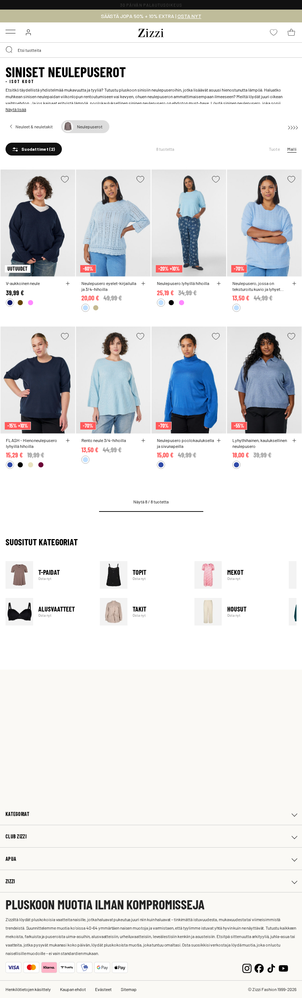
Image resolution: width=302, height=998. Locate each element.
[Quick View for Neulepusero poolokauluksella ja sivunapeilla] (219, 440)
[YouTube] (283, 967)
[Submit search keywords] (9, 50)
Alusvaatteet (48, 611)
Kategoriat (17, 814)
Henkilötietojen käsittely (28, 989)
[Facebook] (259, 967)
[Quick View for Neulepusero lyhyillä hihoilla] (219, 283)
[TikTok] (271, 967)
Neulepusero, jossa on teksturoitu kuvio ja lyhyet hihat (256, 286)
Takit (142, 611)
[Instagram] (247, 967)
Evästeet (103, 989)
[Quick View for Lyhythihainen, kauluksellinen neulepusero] (294, 440)
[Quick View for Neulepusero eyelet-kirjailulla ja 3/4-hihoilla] (143, 283)
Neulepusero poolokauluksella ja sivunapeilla (185, 443)
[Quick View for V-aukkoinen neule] (68, 283)
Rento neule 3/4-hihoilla (103, 440)
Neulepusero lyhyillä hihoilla (183, 283)
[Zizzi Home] (151, 31)
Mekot (237, 575)
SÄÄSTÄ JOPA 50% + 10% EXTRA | (151, 16)
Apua (11, 859)
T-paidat (48, 575)
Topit (142, 575)
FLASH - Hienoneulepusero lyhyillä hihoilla (31, 443)
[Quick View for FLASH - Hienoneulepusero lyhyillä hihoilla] (68, 440)
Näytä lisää (16, 109)
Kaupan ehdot (73, 989)
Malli (291, 149)
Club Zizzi (16, 836)
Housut (237, 611)
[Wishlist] (65, 179)
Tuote (274, 149)
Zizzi (10, 881)
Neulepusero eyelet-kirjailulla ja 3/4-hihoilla (108, 286)
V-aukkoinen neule (23, 283)
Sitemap (129, 989)
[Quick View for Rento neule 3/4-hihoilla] (143, 440)
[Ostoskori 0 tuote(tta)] (291, 32)
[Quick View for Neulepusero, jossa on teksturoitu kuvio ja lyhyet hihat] (294, 283)
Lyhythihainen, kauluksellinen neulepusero (259, 443)
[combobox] (151, 50)
